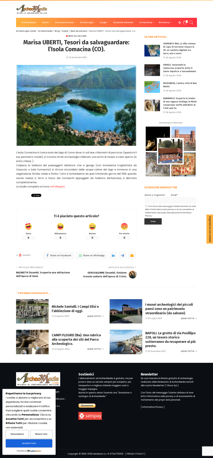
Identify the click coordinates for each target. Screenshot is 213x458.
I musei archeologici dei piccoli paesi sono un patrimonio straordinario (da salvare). (169, 308)
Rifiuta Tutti (41, 434)
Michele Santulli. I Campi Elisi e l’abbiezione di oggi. (75, 308)
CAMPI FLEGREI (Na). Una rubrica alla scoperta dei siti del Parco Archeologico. (76, 339)
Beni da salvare (77, 36)
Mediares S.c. (100, 453)
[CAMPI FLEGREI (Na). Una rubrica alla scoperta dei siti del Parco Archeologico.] (32, 342)
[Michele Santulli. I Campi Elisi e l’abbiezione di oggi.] (32, 311)
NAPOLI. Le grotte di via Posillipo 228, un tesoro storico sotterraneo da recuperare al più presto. (170, 339)
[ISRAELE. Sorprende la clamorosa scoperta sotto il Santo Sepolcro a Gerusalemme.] (152, 70)
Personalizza (17, 434)
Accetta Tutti (29, 443)
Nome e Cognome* (155, 195)
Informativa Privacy (152, 407)
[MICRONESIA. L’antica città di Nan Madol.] (152, 87)
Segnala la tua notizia (210, 229)
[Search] (191, 22)
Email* (174, 195)
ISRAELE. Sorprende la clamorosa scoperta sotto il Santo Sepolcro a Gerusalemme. (179, 68)
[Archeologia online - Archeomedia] (32, 9)
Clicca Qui (171, 385)
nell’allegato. (57, 186)
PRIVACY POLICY (135, 453)
